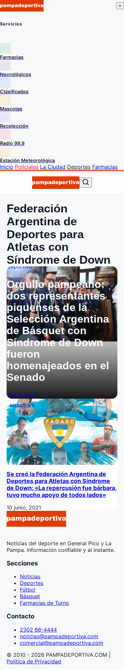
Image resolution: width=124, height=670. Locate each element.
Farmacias (105, 166)
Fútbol (27, 589)
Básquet (30, 596)
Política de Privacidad (34, 661)
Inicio (6, 166)
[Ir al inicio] (55, 182)
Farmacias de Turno (44, 603)
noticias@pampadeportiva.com (59, 636)
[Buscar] (85, 182)
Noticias (30, 576)
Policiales (26, 166)
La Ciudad (52, 166)
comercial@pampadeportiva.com (61, 643)
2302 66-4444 (38, 629)
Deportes (79, 166)
